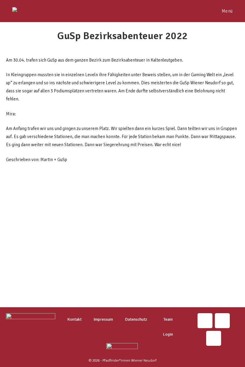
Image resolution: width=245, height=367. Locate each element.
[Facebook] (213, 338)
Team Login (168, 327)
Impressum (103, 319)
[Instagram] (204, 320)
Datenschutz (136, 319)
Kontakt (74, 319)
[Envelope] (222, 320)
